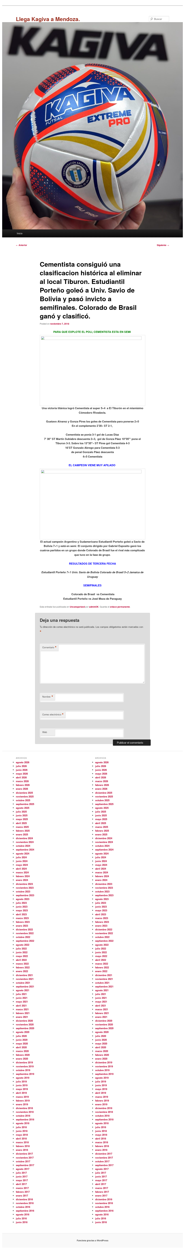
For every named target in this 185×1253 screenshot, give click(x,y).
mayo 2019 (22, 1089)
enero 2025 (22, 834)
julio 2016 (21, 1218)
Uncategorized (77, 606)
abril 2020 (21, 1047)
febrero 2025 (23, 830)
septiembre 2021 (25, 986)
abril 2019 (21, 1092)
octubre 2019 (23, 1070)
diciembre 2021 (24, 975)
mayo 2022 (22, 956)
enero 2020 (22, 1058)
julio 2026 (21, 766)
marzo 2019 (22, 1096)
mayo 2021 (22, 1001)
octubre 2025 (23, 800)
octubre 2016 (23, 1207)
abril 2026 (21, 777)
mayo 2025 (22, 819)
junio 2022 (21, 952)
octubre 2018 (23, 1115)
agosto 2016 (22, 1214)
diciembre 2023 (24, 884)
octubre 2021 (23, 982)
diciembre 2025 (24, 792)
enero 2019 (22, 1104)
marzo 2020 (22, 1051)
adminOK (94, 606)
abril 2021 (21, 1005)
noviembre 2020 (25, 1024)
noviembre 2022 (25, 933)
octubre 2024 (23, 845)
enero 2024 (22, 880)
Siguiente (163, 245)
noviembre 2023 (25, 887)
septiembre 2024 (25, 849)
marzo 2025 (22, 827)
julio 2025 (21, 811)
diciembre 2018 (24, 1108)
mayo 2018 (22, 1134)
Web (44, 732)
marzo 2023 (22, 918)
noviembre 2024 (25, 842)
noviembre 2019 (25, 1066)
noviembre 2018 (25, 1112)
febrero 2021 (23, 1013)
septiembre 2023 (25, 895)
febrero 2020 (23, 1055)
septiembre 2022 (25, 940)
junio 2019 (21, 1085)
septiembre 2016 (25, 1210)
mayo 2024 (22, 865)
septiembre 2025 (25, 804)
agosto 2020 (22, 1032)
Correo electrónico (53, 714)
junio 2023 (21, 906)
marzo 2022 (22, 963)
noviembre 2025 (25, 796)
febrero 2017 (23, 1191)
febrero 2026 (23, 785)
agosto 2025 (22, 807)
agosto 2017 (22, 1169)
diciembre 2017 (24, 1153)
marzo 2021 (22, 1009)
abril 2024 (21, 868)
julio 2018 (21, 1127)
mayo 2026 (22, 773)
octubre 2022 (23, 937)
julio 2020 (21, 1036)
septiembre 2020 (25, 1028)
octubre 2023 (23, 891)
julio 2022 (21, 948)
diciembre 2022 (24, 929)
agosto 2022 (22, 944)
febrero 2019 (23, 1100)
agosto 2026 (22, 762)
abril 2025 (21, 823)
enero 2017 (22, 1195)
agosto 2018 (22, 1123)
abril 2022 (21, 960)
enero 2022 (22, 971)
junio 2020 (21, 1039)
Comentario (49, 647)
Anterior (21, 245)
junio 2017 (21, 1176)
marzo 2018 (22, 1142)
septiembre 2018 (25, 1119)
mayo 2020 (22, 1043)
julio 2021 (21, 994)
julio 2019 (21, 1081)
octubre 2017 (23, 1161)
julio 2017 (21, 1172)
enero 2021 (22, 1017)
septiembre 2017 (25, 1165)
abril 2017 (21, 1184)
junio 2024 (21, 861)
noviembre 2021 (25, 979)
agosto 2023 (22, 899)
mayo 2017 (22, 1180)
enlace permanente (120, 606)
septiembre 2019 (25, 1074)
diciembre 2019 (24, 1062)
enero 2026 (22, 788)
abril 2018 (21, 1138)
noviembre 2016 (25, 1203)
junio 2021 (21, 997)
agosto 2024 (22, 853)
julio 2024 (21, 857)
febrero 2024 (23, 876)
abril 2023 (21, 914)
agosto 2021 (22, 990)
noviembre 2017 (25, 1157)
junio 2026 (21, 770)
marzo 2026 (22, 781)
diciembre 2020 (24, 1020)
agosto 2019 (22, 1077)
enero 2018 (22, 1150)
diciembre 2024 (24, 838)
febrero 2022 (23, 967)
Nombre (47, 697)
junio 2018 (21, 1131)
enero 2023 (22, 925)
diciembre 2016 (24, 1199)
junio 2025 (21, 815)
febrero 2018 (23, 1146)
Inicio (19, 233)
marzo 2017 (22, 1188)
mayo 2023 (22, 910)
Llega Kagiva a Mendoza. (48, 19)
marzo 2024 (22, 872)
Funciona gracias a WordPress (92, 1240)
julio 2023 (21, 902)
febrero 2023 (23, 922)
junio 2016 (21, 1222)
